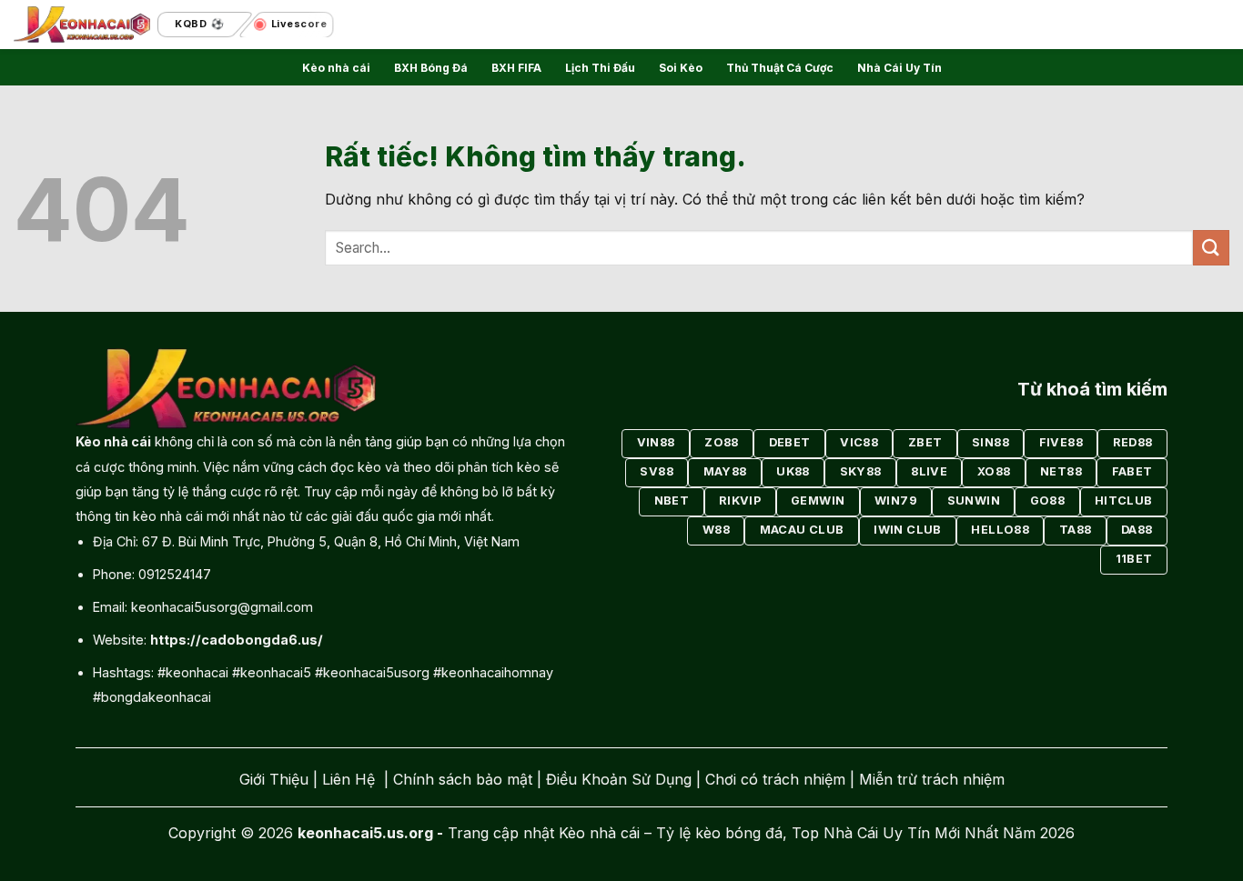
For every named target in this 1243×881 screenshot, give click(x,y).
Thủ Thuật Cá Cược (780, 68)
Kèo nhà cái (336, 68)
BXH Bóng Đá (431, 68)
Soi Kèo (680, 68)
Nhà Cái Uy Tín (899, 68)
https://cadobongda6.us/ (236, 639)
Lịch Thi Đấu (600, 68)
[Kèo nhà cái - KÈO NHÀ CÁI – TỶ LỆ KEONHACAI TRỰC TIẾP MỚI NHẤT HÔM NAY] (82, 25)
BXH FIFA (516, 68)
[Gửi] (1211, 247)
